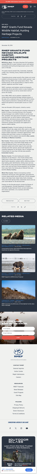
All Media (5, 221)
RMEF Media (7, 11)
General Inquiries (18, 368)
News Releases (5, 37)
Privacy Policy (18, 405)
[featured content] (18, 453)
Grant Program (18, 393)
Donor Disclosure (18, 411)
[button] (18, 16)
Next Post (27, 201)
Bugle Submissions (18, 374)
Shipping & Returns (18, 408)
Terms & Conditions (18, 414)
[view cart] (30, 6)
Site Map (18, 395)
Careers (18, 377)
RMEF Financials (18, 387)
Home (3, 11)
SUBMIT (18, 337)
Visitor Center (18, 371)
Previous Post (10, 201)
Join (25, 6)
